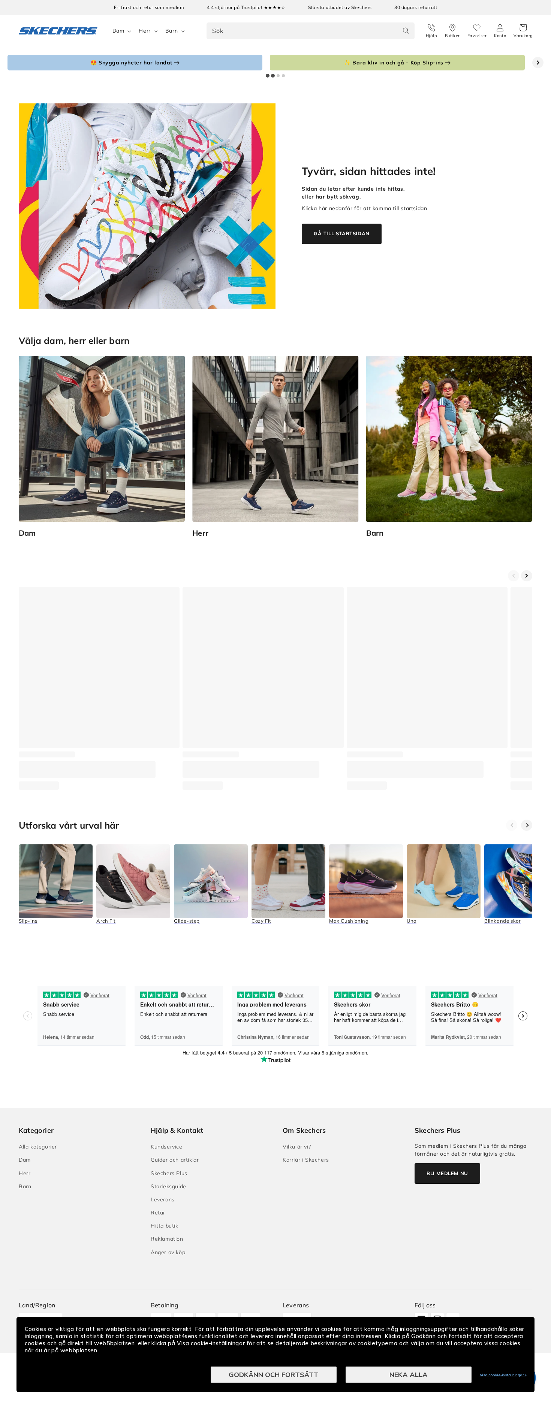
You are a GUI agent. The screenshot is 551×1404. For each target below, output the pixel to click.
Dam (118, 30)
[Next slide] (538, 62)
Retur (158, 1212)
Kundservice (167, 1146)
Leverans (163, 1199)
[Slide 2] (273, 76)
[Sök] (406, 30)
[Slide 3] (278, 75)
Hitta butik (164, 1225)
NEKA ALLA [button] (408, 1374)
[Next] (526, 825)
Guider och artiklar (175, 1159)
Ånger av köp (168, 1252)
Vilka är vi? (297, 1146)
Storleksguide (168, 1186)
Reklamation (167, 1238)
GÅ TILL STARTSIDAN (342, 233)
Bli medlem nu (447, 1173)
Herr (144, 30)
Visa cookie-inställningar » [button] (503, 1375)
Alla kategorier (38, 1146)
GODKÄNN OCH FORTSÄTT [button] (274, 1374)
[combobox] (310, 30)
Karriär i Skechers (306, 1159)
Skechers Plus (169, 1173)
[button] (523, 31)
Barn (171, 30)
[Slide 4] (283, 75)
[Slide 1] (268, 76)
